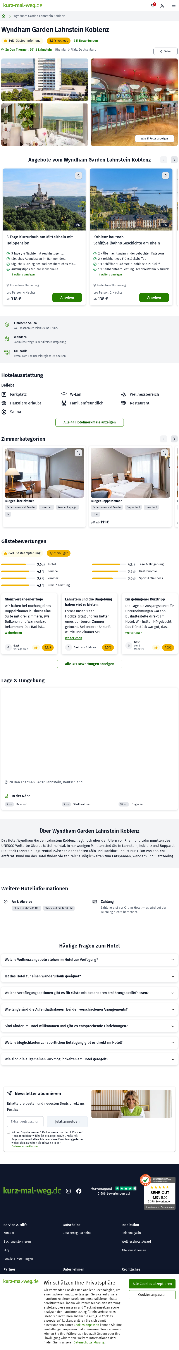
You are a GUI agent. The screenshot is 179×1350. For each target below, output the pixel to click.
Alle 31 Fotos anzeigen (154, 138)
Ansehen (67, 297)
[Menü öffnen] (174, 6)
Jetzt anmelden (67, 1122)
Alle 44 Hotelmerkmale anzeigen (90, 422)
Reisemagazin (131, 1233)
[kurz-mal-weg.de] (22, 5)
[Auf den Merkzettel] (78, 175)
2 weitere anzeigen (23, 274)
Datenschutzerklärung (25, 1146)
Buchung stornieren (17, 1241)
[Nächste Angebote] (174, 159)
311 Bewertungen (86, 41)
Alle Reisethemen (134, 1250)
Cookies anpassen (86, 1325)
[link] (44, 237)
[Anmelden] (162, 6)
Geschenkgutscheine (77, 1233)
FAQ (6, 1250)
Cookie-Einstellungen (18, 1259)
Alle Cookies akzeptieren (152, 1284)
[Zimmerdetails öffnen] (78, 452)
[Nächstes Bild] (78, 199)
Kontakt (8, 1233)
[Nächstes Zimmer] (174, 438)
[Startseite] (3, 16)
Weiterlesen (13, 633)
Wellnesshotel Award (136, 1241)
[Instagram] (68, 1191)
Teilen (167, 51)
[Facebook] (78, 1191)
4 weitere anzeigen (110, 274)
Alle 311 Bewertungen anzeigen (89, 664)
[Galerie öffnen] (44, 79)
